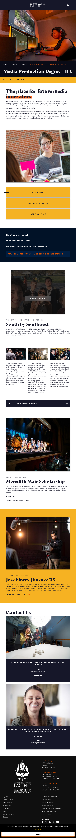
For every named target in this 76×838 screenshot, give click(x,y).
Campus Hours (8, 800)
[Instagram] (46, 822)
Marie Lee (38, 736)
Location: (38, 675)
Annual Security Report (49, 811)
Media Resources (8, 814)
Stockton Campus (48, 761)
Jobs (4, 811)
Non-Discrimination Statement (51, 808)
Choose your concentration (23, 403)
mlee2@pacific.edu (38, 671)
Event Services (7, 802)
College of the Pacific (18, 64)
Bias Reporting (46, 800)
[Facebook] (43, 822)
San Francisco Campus (49, 783)
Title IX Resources (47, 802)
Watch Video (36, 298)
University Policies (47, 805)
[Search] (68, 5)
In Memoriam (7, 805)
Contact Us (6, 817)
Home (5, 64)
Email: (38, 669)
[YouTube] (58, 822)
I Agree (38, 834)
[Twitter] (54, 822)
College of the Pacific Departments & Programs (48, 64)
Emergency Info (8, 808)
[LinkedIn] (50, 822)
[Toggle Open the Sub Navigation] (63, 5)
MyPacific (6, 797)
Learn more (37, 829)
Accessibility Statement (49, 797)
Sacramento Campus (49, 772)
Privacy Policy (46, 814)
